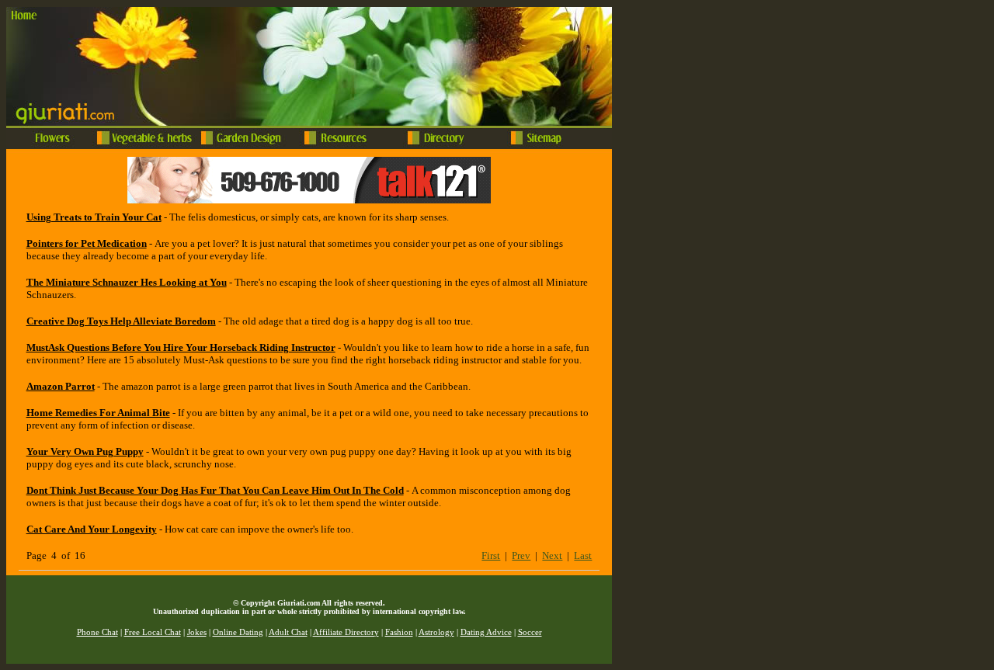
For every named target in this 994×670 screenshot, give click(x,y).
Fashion (399, 632)
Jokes (197, 632)
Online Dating (238, 632)
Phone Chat (97, 632)
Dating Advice (486, 632)
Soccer (530, 632)
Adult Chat (288, 632)
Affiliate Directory (346, 632)
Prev (521, 555)
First (490, 555)
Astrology (436, 632)
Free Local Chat (152, 632)
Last (583, 555)
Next (552, 555)
